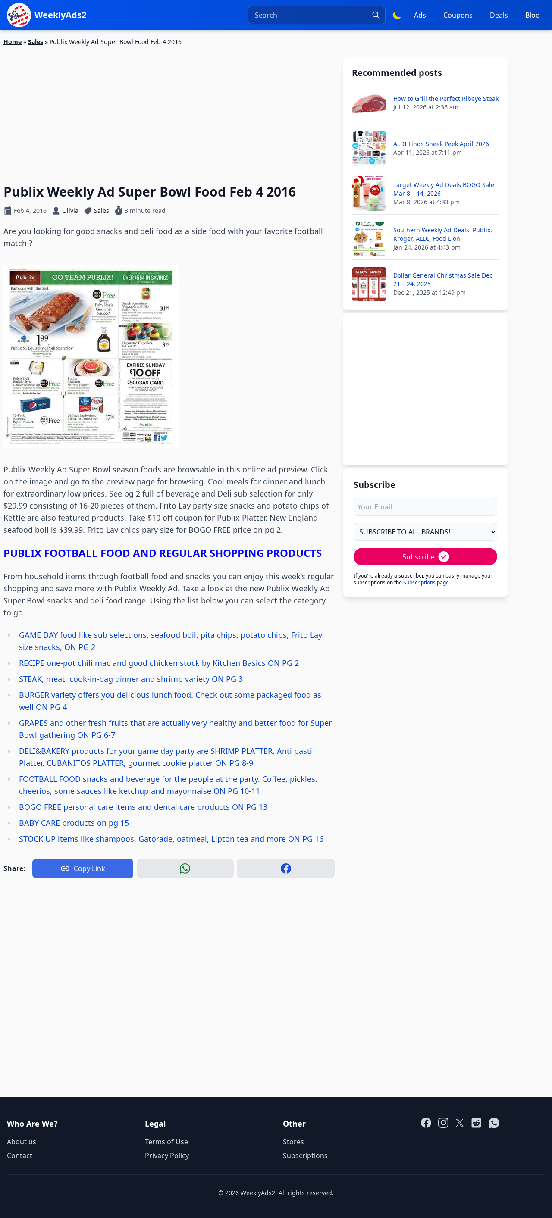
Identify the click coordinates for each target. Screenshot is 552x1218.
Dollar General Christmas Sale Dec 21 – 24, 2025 (442, 279)
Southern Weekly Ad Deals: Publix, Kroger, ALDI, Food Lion (442, 234)
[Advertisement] (169, 110)
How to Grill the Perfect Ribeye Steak (446, 98)
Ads (420, 15)
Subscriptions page (426, 582)
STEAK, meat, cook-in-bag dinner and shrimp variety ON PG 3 (131, 679)
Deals (499, 15)
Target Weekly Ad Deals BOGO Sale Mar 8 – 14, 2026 (443, 189)
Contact (19, 1155)
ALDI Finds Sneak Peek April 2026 (441, 144)
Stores (293, 1141)
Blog (532, 15)
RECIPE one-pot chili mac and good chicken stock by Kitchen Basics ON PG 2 (159, 663)
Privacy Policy (167, 1155)
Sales (35, 41)
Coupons (458, 15)
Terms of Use (166, 1141)
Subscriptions (305, 1155)
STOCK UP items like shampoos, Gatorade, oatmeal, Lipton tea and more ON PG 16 (171, 839)
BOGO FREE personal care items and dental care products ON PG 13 (143, 807)
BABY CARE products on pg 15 (74, 823)
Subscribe (418, 557)
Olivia (70, 210)
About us (21, 1141)
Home (12, 41)
